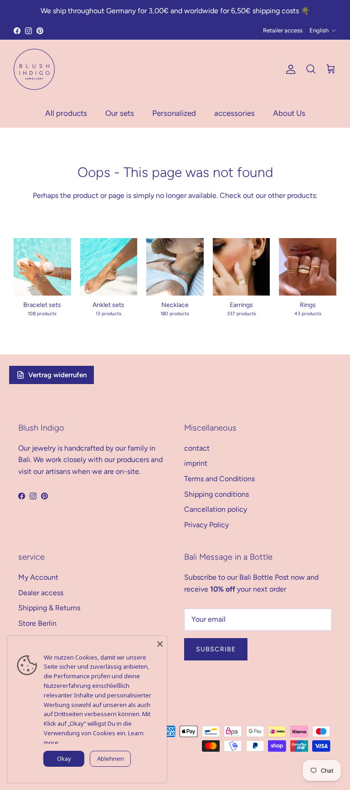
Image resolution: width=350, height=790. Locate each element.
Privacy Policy (206, 524)
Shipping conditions (216, 494)
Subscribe (216, 649)
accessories (234, 113)
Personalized (174, 113)
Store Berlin (37, 623)
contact (197, 448)
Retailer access (283, 30)
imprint (195, 463)
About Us (289, 113)
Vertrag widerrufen (57, 375)
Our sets (119, 113)
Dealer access (40, 592)
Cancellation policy (215, 509)
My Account (38, 577)
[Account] (289, 69)
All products (66, 113)
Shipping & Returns (49, 607)
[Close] (160, 642)
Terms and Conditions (219, 478)
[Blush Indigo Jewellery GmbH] (34, 69)
